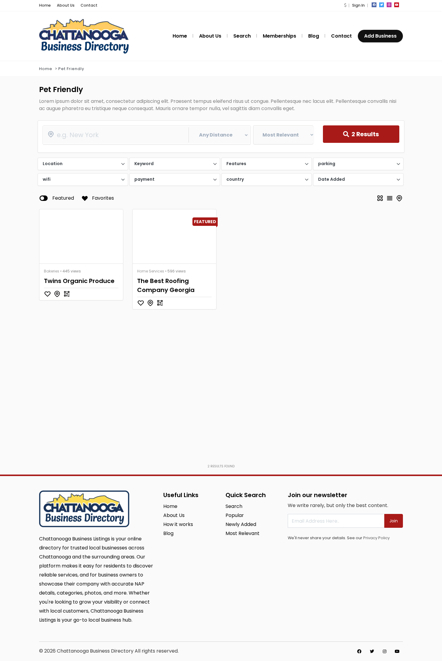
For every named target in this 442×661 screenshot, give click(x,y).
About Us (66, 5)
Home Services (150, 271)
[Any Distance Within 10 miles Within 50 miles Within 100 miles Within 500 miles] (146, 135)
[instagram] (389, 4)
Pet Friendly (71, 68)
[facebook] (374, 4)
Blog (168, 533)
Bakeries (51, 271)
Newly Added (241, 524)
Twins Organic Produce (79, 281)
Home (45, 5)
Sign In (358, 5)
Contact (89, 5)
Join (393, 521)
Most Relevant (242, 533)
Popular (235, 515)
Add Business (380, 35)
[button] (345, 5)
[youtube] (396, 4)
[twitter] (381, 4)
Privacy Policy (376, 537)
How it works (178, 524)
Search (234, 506)
